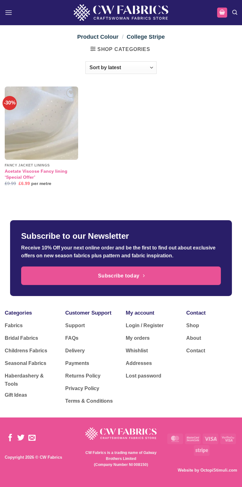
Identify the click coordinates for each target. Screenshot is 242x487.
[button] (8, 12)
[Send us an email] (32, 438)
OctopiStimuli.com (218, 470)
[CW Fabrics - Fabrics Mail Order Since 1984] (121, 12)
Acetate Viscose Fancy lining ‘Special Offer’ (36, 174)
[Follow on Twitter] (21, 438)
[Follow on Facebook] (10, 438)
